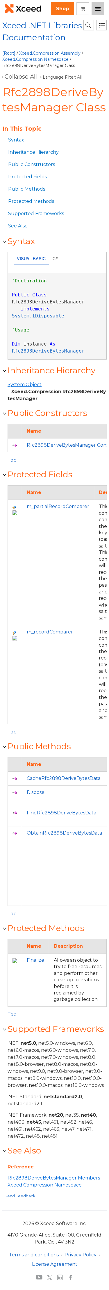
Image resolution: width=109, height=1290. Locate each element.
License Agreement (54, 1264)
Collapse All (21, 76)
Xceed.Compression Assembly (50, 53)
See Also (18, 226)
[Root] (8, 53)
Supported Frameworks (36, 213)
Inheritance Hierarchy (33, 152)
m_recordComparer (50, 632)
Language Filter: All (62, 77)
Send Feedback (20, 1196)
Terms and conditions (34, 1255)
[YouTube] (39, 1277)
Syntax (16, 140)
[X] (49, 1277)
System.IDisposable (38, 316)
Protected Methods (31, 201)
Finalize (35, 960)
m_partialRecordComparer (58, 506)
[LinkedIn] (60, 1277)
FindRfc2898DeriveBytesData (61, 813)
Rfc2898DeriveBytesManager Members (54, 1178)
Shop (62, 8)
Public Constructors (31, 164)
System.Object (25, 384)
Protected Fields (27, 176)
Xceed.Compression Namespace (35, 59)
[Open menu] (98, 8)
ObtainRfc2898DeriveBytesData (64, 833)
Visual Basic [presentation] (31, 258)
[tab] (31, 259)
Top (12, 460)
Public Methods (26, 189)
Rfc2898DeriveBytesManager (48, 351)
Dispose (35, 792)
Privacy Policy (81, 1255)
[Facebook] (70, 1277)
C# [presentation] (55, 258)
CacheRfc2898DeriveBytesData (64, 778)
